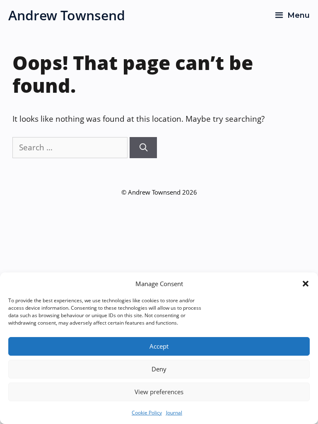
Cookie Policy (147, 412)
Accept (159, 346)
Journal (174, 412)
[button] (305, 283)
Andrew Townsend (66, 15)
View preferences (159, 392)
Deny (159, 369)
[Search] (143, 147)
